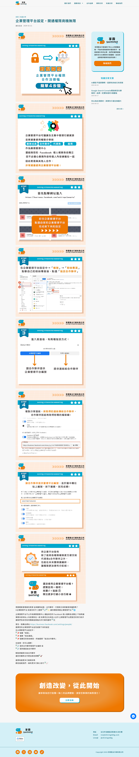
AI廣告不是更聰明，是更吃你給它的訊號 (107, 82)
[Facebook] (18, 752)
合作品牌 (90, 3)
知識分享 (109, 3)
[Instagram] (24, 752)
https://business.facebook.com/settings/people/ (51, 624)
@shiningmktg (107, 738)
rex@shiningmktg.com (110, 735)
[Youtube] (36, 752)
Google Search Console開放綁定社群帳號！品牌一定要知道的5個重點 (106, 91)
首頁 (17, 17)
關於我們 (67, 3)
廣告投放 (19, 26)
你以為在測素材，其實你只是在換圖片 (106, 101)
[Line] (30, 752)
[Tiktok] (42, 752)
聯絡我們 (119, 3)
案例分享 (99, 3)
